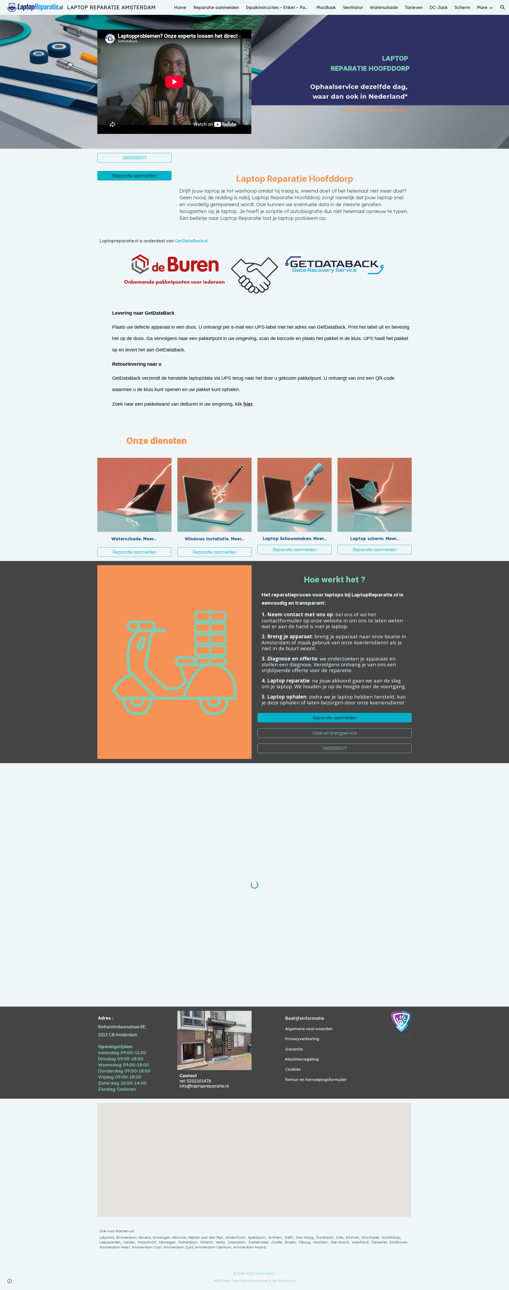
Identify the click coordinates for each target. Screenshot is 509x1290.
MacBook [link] (326, 7)
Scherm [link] (462, 7)
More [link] (482, 7)
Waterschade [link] (384, 7)
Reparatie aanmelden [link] (216, 7)
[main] (348, 55)
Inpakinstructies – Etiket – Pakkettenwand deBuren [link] (277, 7)
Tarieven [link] (414, 7)
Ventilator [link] (353, 7)
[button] (502, 7)
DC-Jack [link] (438, 7)
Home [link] (180, 7)
